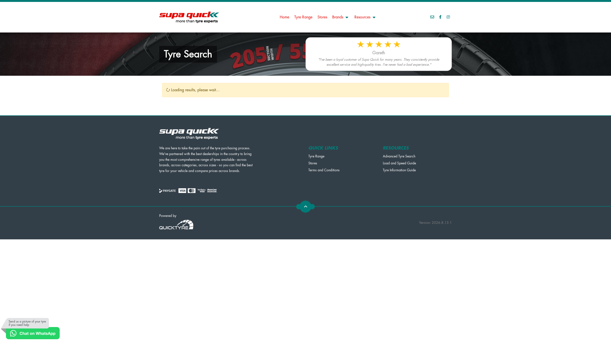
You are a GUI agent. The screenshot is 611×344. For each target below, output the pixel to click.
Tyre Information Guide (399, 170)
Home (284, 17)
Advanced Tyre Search (399, 156)
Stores (322, 17)
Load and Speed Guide (399, 163)
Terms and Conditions (324, 170)
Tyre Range (303, 17)
